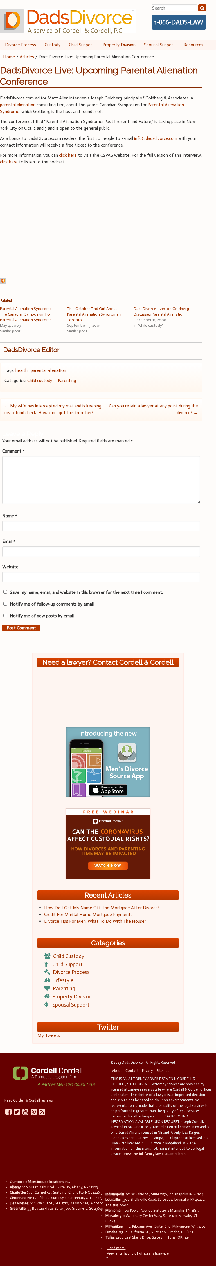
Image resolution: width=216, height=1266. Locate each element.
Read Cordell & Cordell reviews (28, 1100)
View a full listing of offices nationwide (138, 1253)
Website (10, 566)
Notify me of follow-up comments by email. (52, 604)
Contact (131, 1070)
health (21, 370)
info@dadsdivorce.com (155, 138)
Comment (13, 451)
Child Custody (68, 956)
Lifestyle (63, 980)
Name (9, 515)
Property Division (119, 44)
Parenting (67, 380)
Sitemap (163, 1070)
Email (8, 541)
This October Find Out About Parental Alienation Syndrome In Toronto (95, 314)
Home (9, 56)
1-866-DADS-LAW (178, 22)
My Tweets (48, 1035)
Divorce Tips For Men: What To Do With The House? (95, 921)
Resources (193, 44)
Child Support (81, 44)
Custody (52, 44)
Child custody (39, 380)
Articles (27, 56)
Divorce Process (20, 44)
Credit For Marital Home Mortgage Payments (88, 914)
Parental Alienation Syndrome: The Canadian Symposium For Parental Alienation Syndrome (26, 314)
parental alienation (17, 104)
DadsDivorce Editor (31, 349)
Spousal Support (159, 44)
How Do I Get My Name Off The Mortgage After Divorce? (101, 907)
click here (68, 155)
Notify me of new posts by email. (42, 615)
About (117, 1070)
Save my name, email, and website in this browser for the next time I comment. (86, 592)
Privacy (147, 1070)
